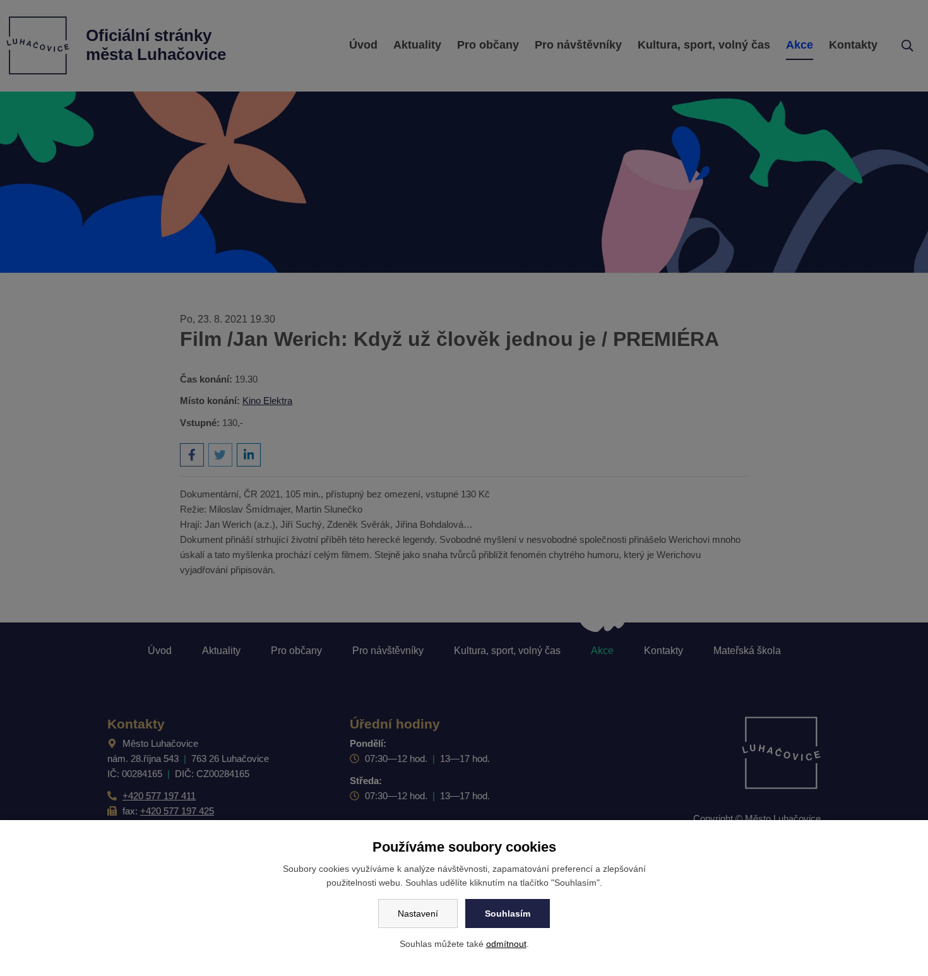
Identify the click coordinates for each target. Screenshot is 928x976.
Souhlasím (507, 913)
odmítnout (506, 944)
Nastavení (418, 913)
